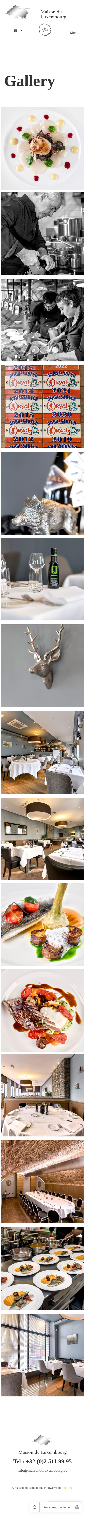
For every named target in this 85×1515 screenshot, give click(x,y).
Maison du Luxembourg (53, 14)
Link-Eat (67, 1487)
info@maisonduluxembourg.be (42, 1470)
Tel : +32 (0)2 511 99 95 (42, 1461)
